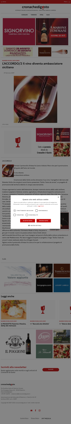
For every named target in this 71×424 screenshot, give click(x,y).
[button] (35, 225)
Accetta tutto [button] (27, 220)
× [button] (58, 197)
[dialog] (35, 212)
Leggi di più (41, 206)
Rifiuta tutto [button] (43, 220)
